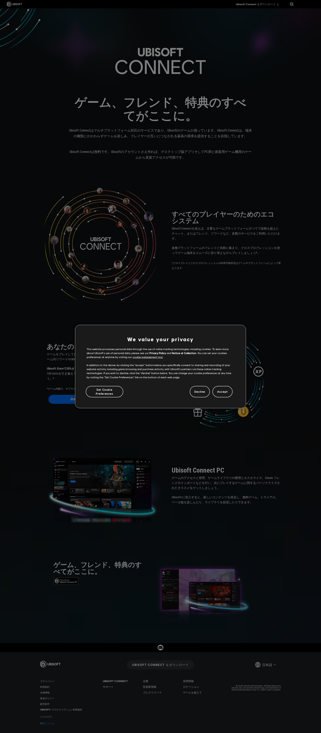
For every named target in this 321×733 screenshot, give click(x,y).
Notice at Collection (184, 353)
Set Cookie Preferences (104, 391)
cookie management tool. (148, 357)
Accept (222, 391)
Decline (199, 391)
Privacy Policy (157, 353)
